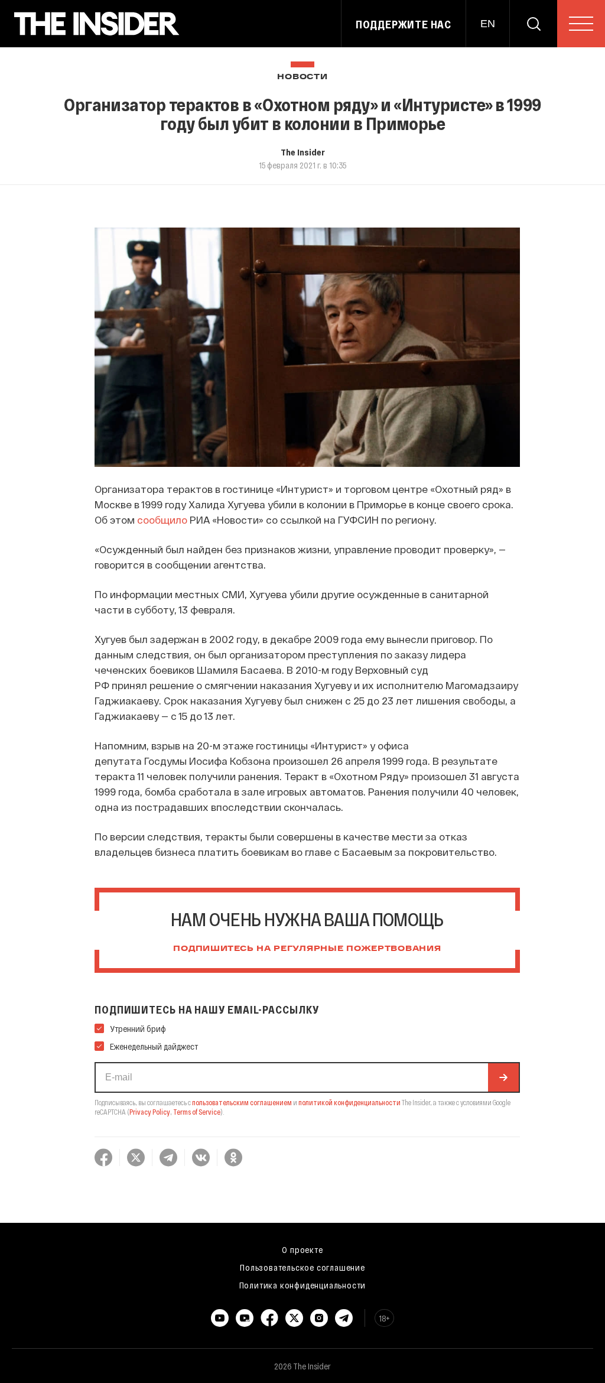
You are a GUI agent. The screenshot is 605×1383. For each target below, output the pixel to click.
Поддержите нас (403, 24)
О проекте (302, 1249)
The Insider (303, 152)
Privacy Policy (149, 1112)
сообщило (162, 519)
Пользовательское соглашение (302, 1267)
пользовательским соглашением (242, 1102)
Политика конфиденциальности (302, 1285)
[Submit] (503, 1077)
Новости (302, 77)
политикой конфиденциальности (349, 1102)
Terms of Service (196, 1112)
